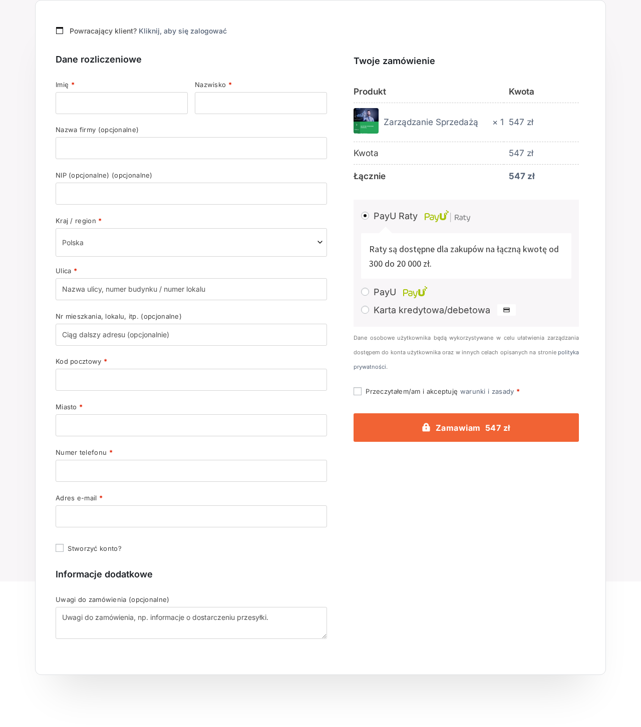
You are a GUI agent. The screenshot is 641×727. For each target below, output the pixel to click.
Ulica (66, 271)
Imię (65, 85)
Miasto (69, 407)
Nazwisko (213, 85)
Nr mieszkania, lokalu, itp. (119, 316)
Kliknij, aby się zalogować (183, 31)
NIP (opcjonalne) (104, 175)
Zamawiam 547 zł (473, 428)
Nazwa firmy (97, 130)
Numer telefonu (84, 452)
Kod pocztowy (81, 361)
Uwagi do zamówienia (113, 599)
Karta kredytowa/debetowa (433, 310)
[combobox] (191, 242)
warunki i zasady (487, 391)
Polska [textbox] (73, 242)
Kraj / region (79, 221)
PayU (386, 292)
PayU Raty (397, 216)
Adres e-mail (79, 498)
